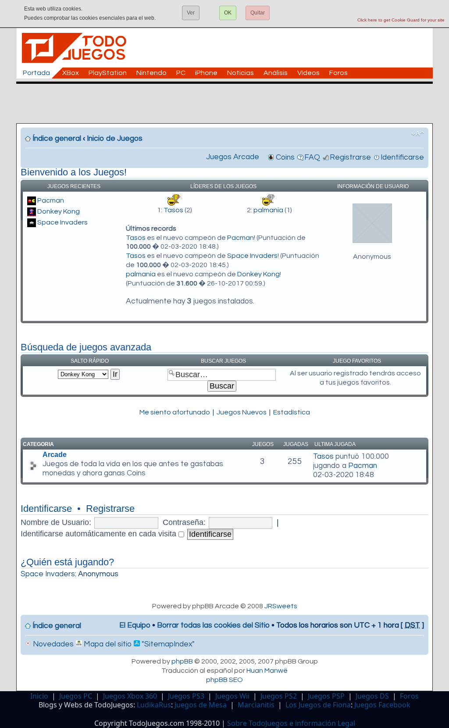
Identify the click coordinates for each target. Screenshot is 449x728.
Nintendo (151, 72)
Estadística (291, 412)
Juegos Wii (232, 696)
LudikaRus (154, 705)
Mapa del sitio (107, 644)
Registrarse (350, 157)
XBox (70, 72)
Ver (191, 13)
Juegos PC (75, 696)
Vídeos (308, 72)
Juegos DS (372, 696)
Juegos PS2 (278, 696)
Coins (285, 157)
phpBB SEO (224, 679)
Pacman (50, 200)
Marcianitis (256, 705)
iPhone (206, 72)
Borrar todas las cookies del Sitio (213, 625)
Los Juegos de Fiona (318, 705)
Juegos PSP (326, 696)
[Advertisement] (229, 103)
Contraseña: (184, 522)
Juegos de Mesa (201, 705)
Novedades (52, 644)
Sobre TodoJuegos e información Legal (291, 723)
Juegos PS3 (186, 696)
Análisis (276, 72)
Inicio (39, 696)
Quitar (257, 13)
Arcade (55, 454)
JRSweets (280, 606)
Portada (36, 72)
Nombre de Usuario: (56, 522)
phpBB (182, 661)
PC (180, 72)
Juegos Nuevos (242, 412)
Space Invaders (62, 222)
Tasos (173, 210)
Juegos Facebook (382, 705)
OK (228, 13)
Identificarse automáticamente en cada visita (99, 533)
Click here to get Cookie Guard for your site (401, 20)
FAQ (312, 157)
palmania (268, 210)
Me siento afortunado (174, 412)
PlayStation (108, 72)
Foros (338, 72)
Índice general (56, 139)
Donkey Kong (58, 211)
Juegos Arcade (232, 157)
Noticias (240, 72)
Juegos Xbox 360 (130, 696)
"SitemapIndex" (167, 644)
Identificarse (402, 157)
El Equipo (134, 625)
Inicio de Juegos (115, 139)
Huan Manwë (267, 670)
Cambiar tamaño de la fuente (417, 134)
